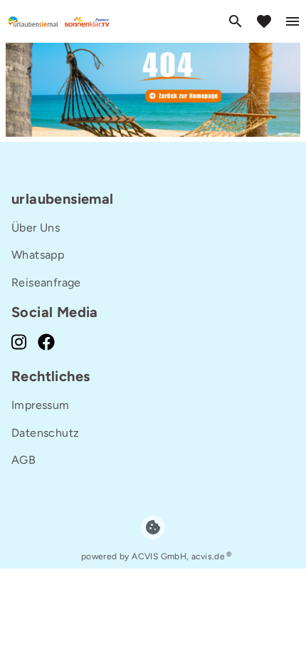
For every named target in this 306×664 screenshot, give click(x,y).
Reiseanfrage (46, 282)
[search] (235, 21)
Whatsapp (37, 254)
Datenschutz (45, 433)
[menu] (292, 21)
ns (54, 227)
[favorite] (264, 21)
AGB (23, 460)
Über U (29, 227)
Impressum (40, 405)
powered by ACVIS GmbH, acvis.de (153, 556)
